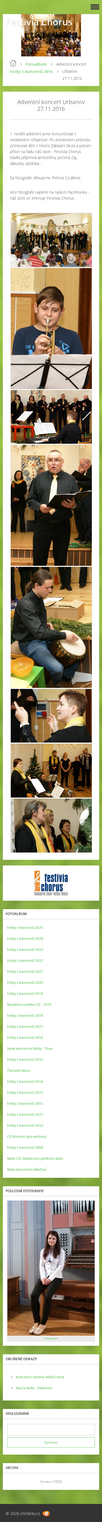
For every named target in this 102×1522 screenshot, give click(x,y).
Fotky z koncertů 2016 (31, 71)
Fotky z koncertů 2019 (25, 993)
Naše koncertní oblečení (26, 1169)
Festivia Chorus (39, 22)
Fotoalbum (36, 64)
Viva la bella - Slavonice (34, 1388)
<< (13, 1481)
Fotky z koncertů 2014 (25, 1081)
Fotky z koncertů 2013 (25, 1092)
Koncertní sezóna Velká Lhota (40, 1377)
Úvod (13, 63)
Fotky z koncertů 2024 (25, 938)
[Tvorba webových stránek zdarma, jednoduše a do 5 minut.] (46, 1513)
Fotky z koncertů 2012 (25, 1103)
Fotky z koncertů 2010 (25, 1125)
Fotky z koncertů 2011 (25, 1114)
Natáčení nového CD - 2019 (29, 1004)
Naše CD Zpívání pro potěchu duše (35, 1158)
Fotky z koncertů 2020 (25, 982)
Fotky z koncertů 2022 (25, 960)
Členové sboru (18, 1070)
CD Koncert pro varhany (26, 1136)
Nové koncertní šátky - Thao (30, 1048)
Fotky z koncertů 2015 (25, 1059)
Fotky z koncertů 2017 (25, 1026)
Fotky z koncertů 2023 (25, 949)
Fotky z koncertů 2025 (25, 927)
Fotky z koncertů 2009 (25, 1147)
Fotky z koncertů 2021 (25, 971)
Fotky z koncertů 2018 (25, 1015)
